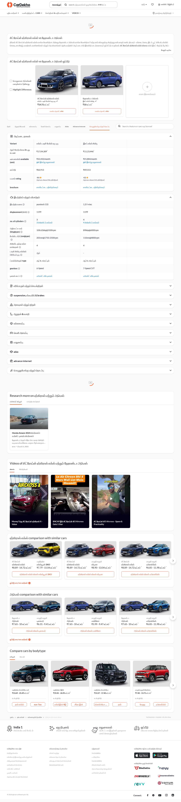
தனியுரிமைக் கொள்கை (14, 765)
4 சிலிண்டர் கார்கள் (91, 222)
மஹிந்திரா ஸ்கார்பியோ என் (20, 690)
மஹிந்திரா (41, 561)
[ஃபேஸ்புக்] (147, 795)
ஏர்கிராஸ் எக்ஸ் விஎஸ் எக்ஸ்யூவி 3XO (36, 574)
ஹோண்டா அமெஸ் (90, 98)
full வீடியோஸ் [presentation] (23, 469)
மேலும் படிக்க (166, 50)
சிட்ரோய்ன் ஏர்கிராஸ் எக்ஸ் (48, 98)
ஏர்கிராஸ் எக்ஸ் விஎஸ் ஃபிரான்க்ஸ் (145, 574)
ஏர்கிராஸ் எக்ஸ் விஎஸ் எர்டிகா (90, 574)
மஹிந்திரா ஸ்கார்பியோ (101, 690)
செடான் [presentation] (22, 657)
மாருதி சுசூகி (97, 561)
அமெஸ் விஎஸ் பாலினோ (90, 631)
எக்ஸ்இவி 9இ (60, 704)
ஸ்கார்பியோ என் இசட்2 (102, 704)
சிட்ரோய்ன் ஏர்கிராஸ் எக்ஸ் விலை (133, 45)
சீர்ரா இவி (79, 704)
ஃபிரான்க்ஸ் (151, 564)
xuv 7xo (37, 704)
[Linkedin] (173, 795)
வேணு (142, 704)
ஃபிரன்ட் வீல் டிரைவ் (44, 276)
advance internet (79, 126)
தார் (119, 704)
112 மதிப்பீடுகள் (99, 180)
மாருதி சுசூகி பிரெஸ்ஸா (143, 690)
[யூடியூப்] (159, 795)
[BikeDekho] (142, 768)
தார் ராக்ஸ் (19, 704)
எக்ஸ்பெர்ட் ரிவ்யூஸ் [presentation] (16, 402)
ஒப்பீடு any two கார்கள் (19, 583)
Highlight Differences (22, 89)
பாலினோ (95, 621)
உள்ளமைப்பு (33, 126)
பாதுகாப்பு (58, 126)
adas (67, 126)
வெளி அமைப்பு (45, 126)
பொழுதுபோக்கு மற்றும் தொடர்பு (99, 126)
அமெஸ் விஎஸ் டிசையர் (36, 631)
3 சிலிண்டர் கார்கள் (44, 222)
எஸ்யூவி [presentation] (12, 657)
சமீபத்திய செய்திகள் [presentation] (33, 402)
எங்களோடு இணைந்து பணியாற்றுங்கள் (19, 757)
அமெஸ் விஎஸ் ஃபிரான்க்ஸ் (145, 631)
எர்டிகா (95, 564)
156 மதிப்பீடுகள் (52, 180)
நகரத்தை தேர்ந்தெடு (163, 13)
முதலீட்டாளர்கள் (12, 773)
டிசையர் (40, 621)
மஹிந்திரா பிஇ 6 (58, 690)
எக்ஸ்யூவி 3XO (43, 564)
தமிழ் (143, 4)
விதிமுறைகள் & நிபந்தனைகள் (17, 761)
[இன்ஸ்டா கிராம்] (166, 795)
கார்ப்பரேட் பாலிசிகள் (13, 769)
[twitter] (153, 795)
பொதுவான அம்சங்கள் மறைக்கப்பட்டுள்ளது (22, 82)
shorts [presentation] (12, 469)
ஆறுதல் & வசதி (20, 126)
